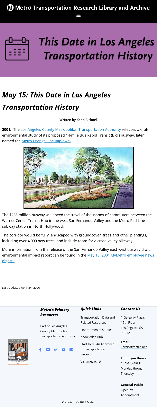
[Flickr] (48, 350)
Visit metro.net (91, 361)
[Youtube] (63, 350)
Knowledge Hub (92, 337)
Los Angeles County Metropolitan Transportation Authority (71, 129)
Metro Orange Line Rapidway (46, 140)
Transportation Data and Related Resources (98, 319)
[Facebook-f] (40, 350)
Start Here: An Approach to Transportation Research (97, 349)
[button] (78, 15)
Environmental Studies (96, 330)
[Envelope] (71, 350)
